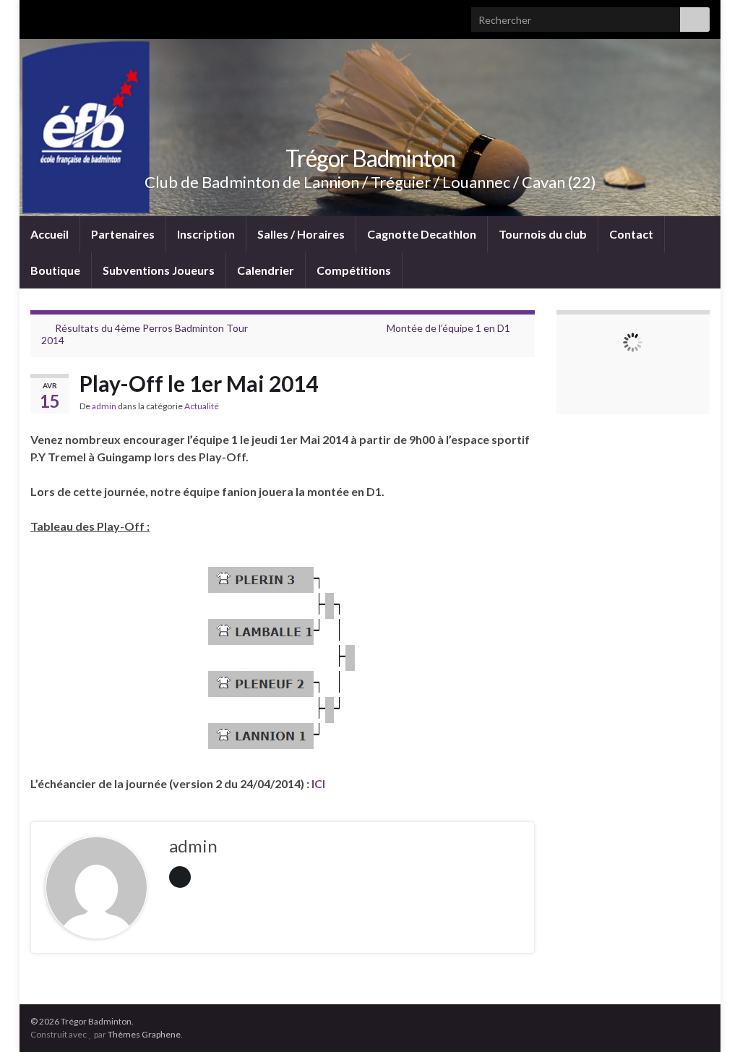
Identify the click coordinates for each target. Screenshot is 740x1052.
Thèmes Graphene (144, 1034)
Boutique (55, 270)
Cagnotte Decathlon (421, 234)
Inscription (206, 234)
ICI (318, 783)
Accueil (49, 234)
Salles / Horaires (301, 234)
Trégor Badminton (370, 158)
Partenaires (123, 234)
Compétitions (354, 270)
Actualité (201, 406)
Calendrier (265, 270)
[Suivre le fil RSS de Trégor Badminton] (37, 15)
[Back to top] (707, 1019)
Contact (631, 234)
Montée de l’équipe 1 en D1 (448, 328)
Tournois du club (543, 234)
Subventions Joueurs (159, 270)
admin (104, 406)
